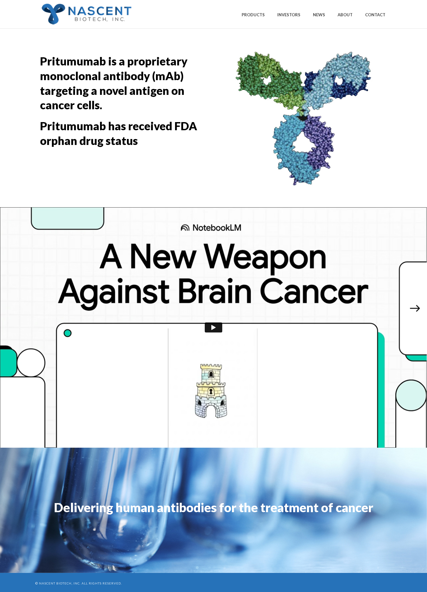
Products (253, 14)
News (319, 14)
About (345, 14)
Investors (288, 14)
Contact (375, 14)
